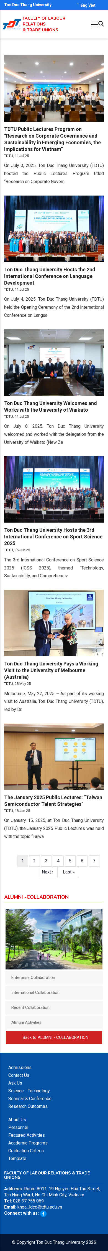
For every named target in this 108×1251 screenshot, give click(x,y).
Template (17, 1158)
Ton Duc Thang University (28, 4)
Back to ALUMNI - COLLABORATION (55, 1037)
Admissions (20, 1067)
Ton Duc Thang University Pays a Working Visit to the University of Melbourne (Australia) (51, 670)
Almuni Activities (26, 1022)
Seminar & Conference (30, 1098)
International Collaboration (35, 992)
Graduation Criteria (26, 1150)
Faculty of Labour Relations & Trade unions (44, 24)
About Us (17, 1119)
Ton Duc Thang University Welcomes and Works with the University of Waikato (50, 406)
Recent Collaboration (30, 1007)
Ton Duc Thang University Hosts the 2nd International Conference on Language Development (49, 276)
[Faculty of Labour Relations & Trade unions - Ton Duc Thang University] (12, 22)
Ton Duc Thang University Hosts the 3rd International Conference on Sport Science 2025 (53, 536)
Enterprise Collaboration (33, 977)
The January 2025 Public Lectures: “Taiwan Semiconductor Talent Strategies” (53, 800)
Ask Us (15, 1083)
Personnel (18, 1127)
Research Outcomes (28, 1106)
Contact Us (18, 1075)
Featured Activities (26, 1135)
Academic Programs (28, 1143)
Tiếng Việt (86, 5)
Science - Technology (29, 1090)
